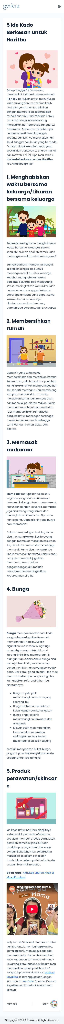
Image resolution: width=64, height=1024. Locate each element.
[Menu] (59, 6)
